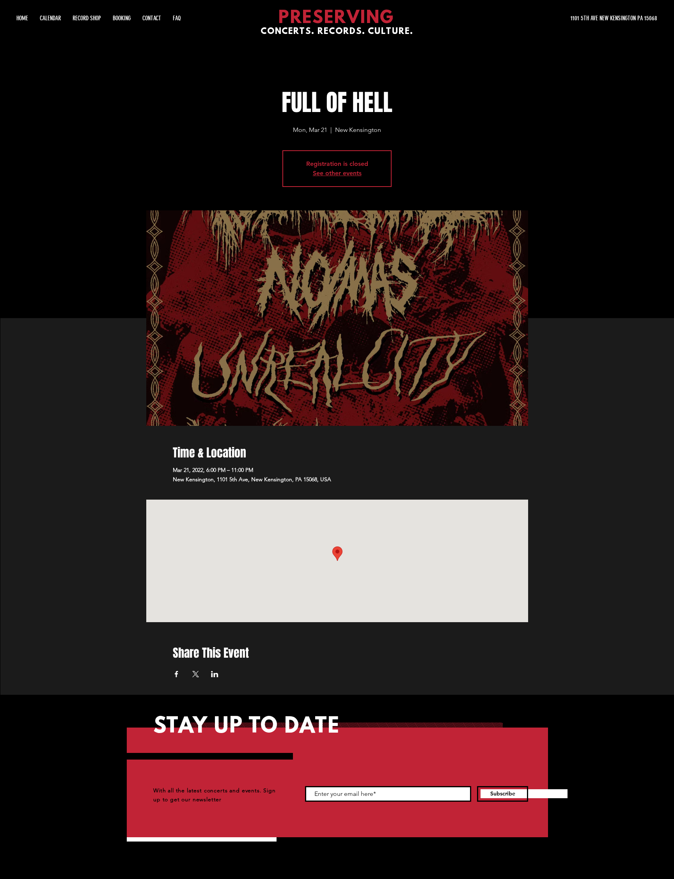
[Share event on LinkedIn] (214, 674)
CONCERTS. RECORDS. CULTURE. (337, 32)
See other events (337, 173)
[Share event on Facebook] (176, 674)
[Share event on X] (195, 674)
